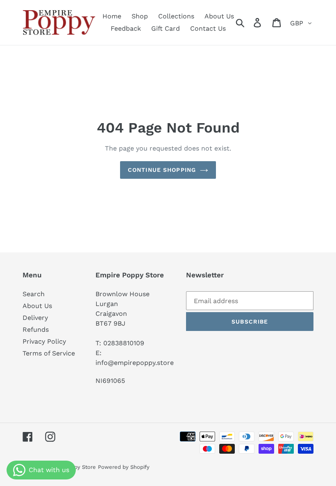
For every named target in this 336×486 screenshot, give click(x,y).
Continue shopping (162, 169)
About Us (37, 306)
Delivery (35, 318)
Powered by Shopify (124, 467)
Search (34, 294)
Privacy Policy (44, 341)
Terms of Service (49, 353)
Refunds (36, 329)
